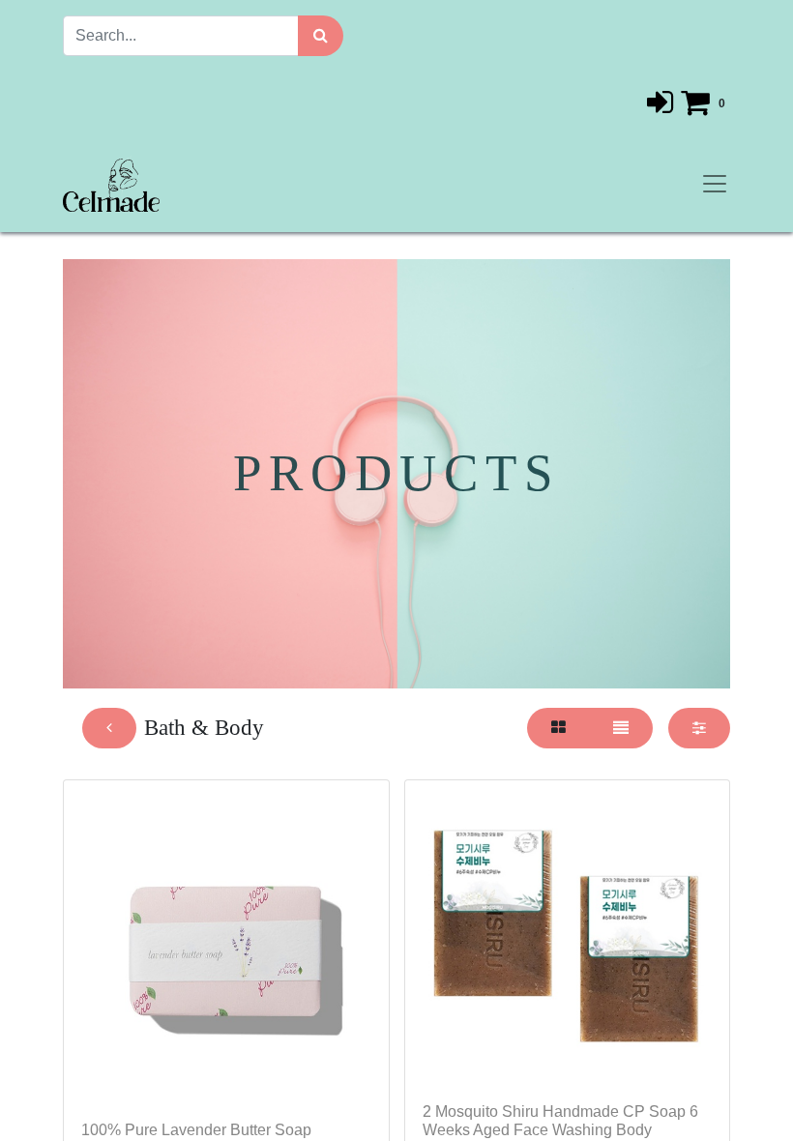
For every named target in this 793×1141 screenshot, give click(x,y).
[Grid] (558, 728)
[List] (621, 728)
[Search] (320, 35)
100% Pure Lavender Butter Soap (196, 1130)
